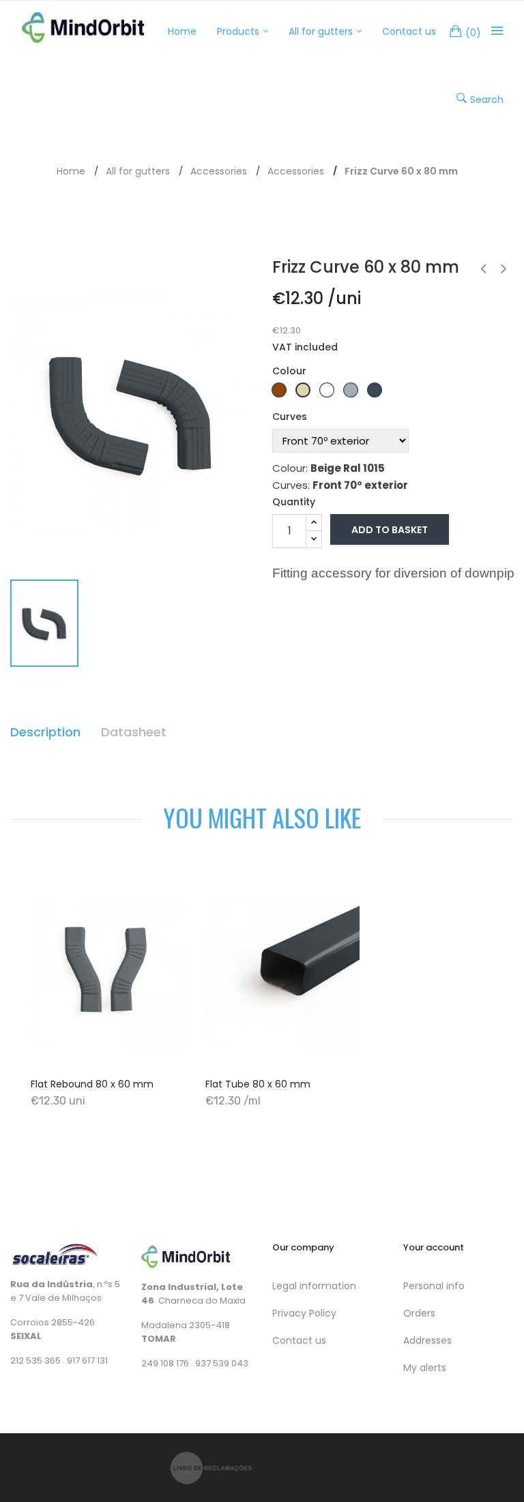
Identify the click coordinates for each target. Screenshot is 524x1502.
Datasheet (133, 731)
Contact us (299, 1340)
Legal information (314, 1286)
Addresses (427, 1340)
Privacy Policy (304, 1313)
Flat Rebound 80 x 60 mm (92, 1084)
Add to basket (389, 530)
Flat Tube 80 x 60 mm (257, 1084)
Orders (419, 1313)
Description (45, 731)
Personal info (434, 1286)
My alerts (424, 1368)
